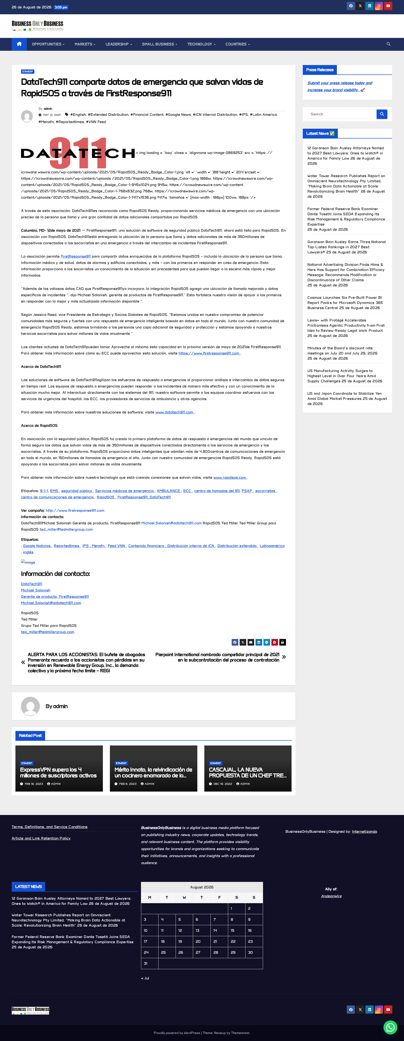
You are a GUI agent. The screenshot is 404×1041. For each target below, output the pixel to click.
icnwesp (27, 71)
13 (197, 930)
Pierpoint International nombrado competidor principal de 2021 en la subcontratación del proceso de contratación (217, 657)
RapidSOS (106, 497)
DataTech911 (160, 497)
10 (146, 930)
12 (180, 930)
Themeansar (240, 1033)
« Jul (145, 978)
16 (250, 930)
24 (146, 952)
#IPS (243, 114)
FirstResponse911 (76, 256)
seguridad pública (77, 491)
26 (180, 952)
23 (250, 941)
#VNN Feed (96, 122)
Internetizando (364, 831)
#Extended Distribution (108, 114)
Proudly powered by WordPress (177, 1033)
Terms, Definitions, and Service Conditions (49, 827)
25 (163, 952)
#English (78, 114)
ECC (187, 491)
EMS (54, 491)
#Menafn (46, 122)
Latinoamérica (272, 546)
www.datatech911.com (174, 412)
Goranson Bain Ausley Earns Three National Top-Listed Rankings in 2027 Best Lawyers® (346, 247)
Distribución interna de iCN (191, 546)
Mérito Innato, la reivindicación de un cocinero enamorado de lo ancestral (153, 775)
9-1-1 (44, 491)
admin (48, 109)
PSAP (247, 491)
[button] (388, 44)
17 (145, 941)
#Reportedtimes (70, 122)
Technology (200, 44)
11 (162, 930)
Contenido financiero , (147, 546)
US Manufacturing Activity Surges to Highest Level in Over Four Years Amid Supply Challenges (341, 376)
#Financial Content (146, 114)
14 (215, 930)
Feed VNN (117, 546)
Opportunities (47, 44)
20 (198, 941)
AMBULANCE (169, 491)
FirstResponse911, (134, 497)
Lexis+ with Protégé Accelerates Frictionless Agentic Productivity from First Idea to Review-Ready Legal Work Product (346, 325)
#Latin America (263, 114)
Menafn (99, 546)
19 (180, 941)
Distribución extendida (237, 546)
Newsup (220, 1033)
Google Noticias (37, 546)
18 (163, 941)
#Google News (178, 114)
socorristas (265, 491)
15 (232, 930)
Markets (84, 44)
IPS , (87, 546)
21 (215, 941)
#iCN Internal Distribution (215, 114)
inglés (28, 552)
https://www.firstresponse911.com (209, 353)
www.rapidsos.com (230, 477)
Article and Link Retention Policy (41, 838)
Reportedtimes (67, 546)
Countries (237, 44)
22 (233, 941)
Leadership (118, 44)
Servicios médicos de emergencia (125, 491)
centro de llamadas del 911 (217, 491)
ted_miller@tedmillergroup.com (66, 529)
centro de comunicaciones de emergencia (58, 497)
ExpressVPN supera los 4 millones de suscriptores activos (58, 772)
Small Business (158, 44)
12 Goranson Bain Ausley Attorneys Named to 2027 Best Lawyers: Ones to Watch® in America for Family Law (345, 153)
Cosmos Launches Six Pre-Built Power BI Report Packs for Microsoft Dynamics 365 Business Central (345, 302)
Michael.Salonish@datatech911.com (171, 523)
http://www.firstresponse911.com (75, 510)
